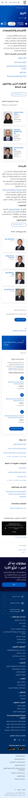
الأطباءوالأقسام (11, 23)
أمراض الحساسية (20, 62)
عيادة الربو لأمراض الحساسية (16, 76)
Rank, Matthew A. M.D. (9, 273)
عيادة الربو (23, 72)
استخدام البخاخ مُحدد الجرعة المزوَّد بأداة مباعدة (14, 452)
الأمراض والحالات (20, 8)
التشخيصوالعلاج (20, 23)
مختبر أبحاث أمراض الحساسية (13, 190)
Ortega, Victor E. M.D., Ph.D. (10, 256)
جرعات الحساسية (22, 476)
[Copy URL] (5, 528)
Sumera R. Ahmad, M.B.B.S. (18, 113)
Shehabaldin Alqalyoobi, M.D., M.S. (18, 131)
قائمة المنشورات (14, 209)
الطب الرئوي (22, 58)
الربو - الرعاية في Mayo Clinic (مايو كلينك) (16, 314)
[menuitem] (20, 23)
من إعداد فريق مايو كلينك (20, 310)
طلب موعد (21, 18)
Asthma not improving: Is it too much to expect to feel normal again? (14, 416)
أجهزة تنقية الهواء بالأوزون (19, 444)
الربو (23, 13)
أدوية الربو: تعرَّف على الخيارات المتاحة (17, 448)
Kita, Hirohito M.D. (9, 239)
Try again (14, 531)
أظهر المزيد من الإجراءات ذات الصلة (17, 480)
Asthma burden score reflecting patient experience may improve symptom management (16, 494)
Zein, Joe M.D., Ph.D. (9, 289)
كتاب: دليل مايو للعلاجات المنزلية (18, 508)
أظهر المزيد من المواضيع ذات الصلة (17, 456)
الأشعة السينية (22, 468)
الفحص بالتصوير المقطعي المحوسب (17, 472)
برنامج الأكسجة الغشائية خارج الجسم (16, 67)
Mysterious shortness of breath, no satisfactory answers (15, 399)
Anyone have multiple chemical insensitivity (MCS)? (16, 382)
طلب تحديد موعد (20, 319)
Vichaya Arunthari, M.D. (18, 148)
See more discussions (16, 428)
